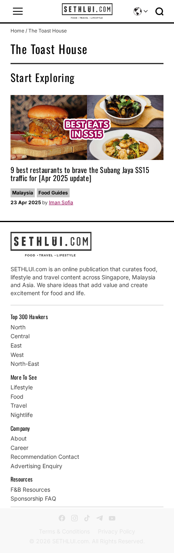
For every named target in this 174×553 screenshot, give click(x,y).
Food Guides (53, 193)
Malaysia (22, 193)
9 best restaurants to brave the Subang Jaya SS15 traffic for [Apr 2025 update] (80, 173)
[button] (18, 11)
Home (17, 31)
